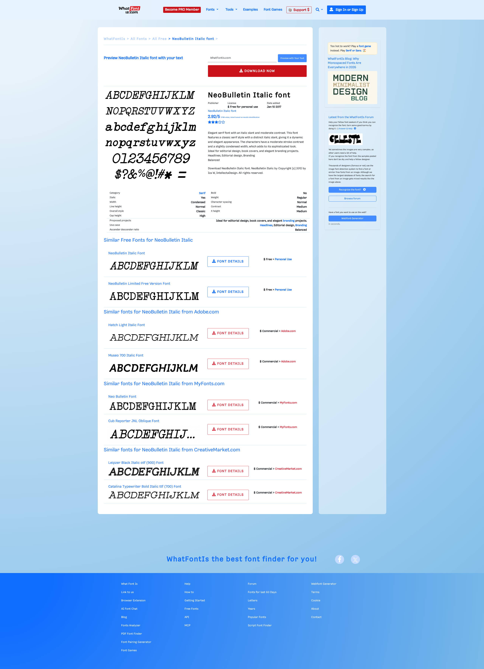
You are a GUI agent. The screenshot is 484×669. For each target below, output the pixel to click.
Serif (202, 193)
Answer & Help (345, 129)
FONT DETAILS (230, 261)
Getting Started (195, 600)
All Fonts (139, 39)
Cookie (315, 600)
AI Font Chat (129, 608)
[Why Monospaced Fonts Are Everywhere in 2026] (352, 87)
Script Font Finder (260, 625)
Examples (250, 9)
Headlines (266, 225)
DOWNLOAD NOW (259, 71)
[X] (355, 559)
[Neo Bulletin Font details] (154, 406)
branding (289, 220)
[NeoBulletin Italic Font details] (154, 265)
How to (189, 592)
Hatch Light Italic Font (126, 325)
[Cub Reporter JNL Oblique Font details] (154, 433)
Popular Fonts (257, 617)
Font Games (273, 9)
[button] (319, 10)
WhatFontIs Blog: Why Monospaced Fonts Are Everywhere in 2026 (344, 63)
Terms (315, 592)
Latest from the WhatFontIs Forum (351, 117)
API (187, 617)
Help (187, 583)
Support (300, 10)
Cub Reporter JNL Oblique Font (133, 421)
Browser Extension (133, 600)
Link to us (127, 592)
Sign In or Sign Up (349, 10)
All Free (159, 39)
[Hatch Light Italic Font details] (154, 337)
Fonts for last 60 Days (262, 592)
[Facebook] (339, 559)
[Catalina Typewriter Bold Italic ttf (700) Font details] (154, 494)
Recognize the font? (350, 190)
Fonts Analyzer (130, 625)
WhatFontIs (114, 39)
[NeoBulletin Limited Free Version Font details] (154, 296)
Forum (252, 583)
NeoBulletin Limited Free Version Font (139, 283)
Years (251, 608)
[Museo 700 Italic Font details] (154, 367)
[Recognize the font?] (353, 139)
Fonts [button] (211, 9)
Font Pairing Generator (136, 642)
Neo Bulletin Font (122, 396)
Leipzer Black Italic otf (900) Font (136, 463)
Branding (301, 225)
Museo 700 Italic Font (125, 355)
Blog (124, 617)
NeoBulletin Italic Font (126, 253)
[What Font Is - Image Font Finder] (129, 10)
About (315, 608)
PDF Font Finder (131, 633)
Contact (316, 617)
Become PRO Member (182, 9)
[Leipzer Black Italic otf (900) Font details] (154, 471)
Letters (252, 600)
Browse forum (352, 198)
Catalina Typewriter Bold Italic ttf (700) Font (144, 486)
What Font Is (129, 583)
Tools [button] (230, 9)
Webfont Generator (352, 218)
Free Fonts (191, 608)
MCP (187, 625)
